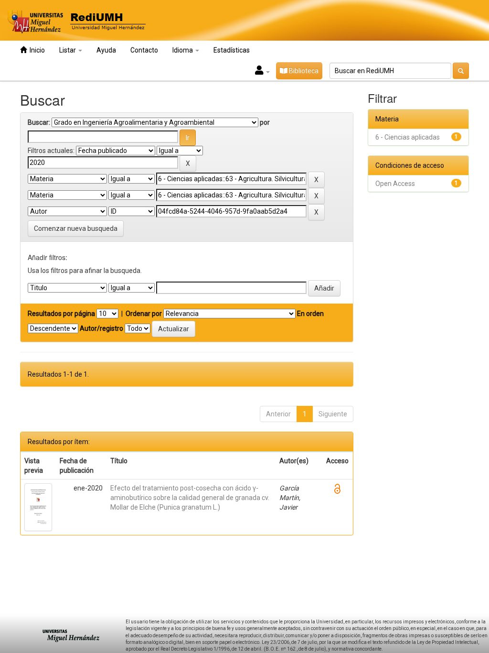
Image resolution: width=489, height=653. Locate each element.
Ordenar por (144, 313)
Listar (68, 50)
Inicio (36, 50)
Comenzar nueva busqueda (75, 228)
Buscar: (39, 122)
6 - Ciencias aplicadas (407, 137)
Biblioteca (303, 71)
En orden (310, 313)
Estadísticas (231, 50)
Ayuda (106, 50)
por (265, 122)
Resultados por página (61, 313)
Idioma (183, 50)
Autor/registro (101, 328)
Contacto (144, 50)
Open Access (395, 183)
